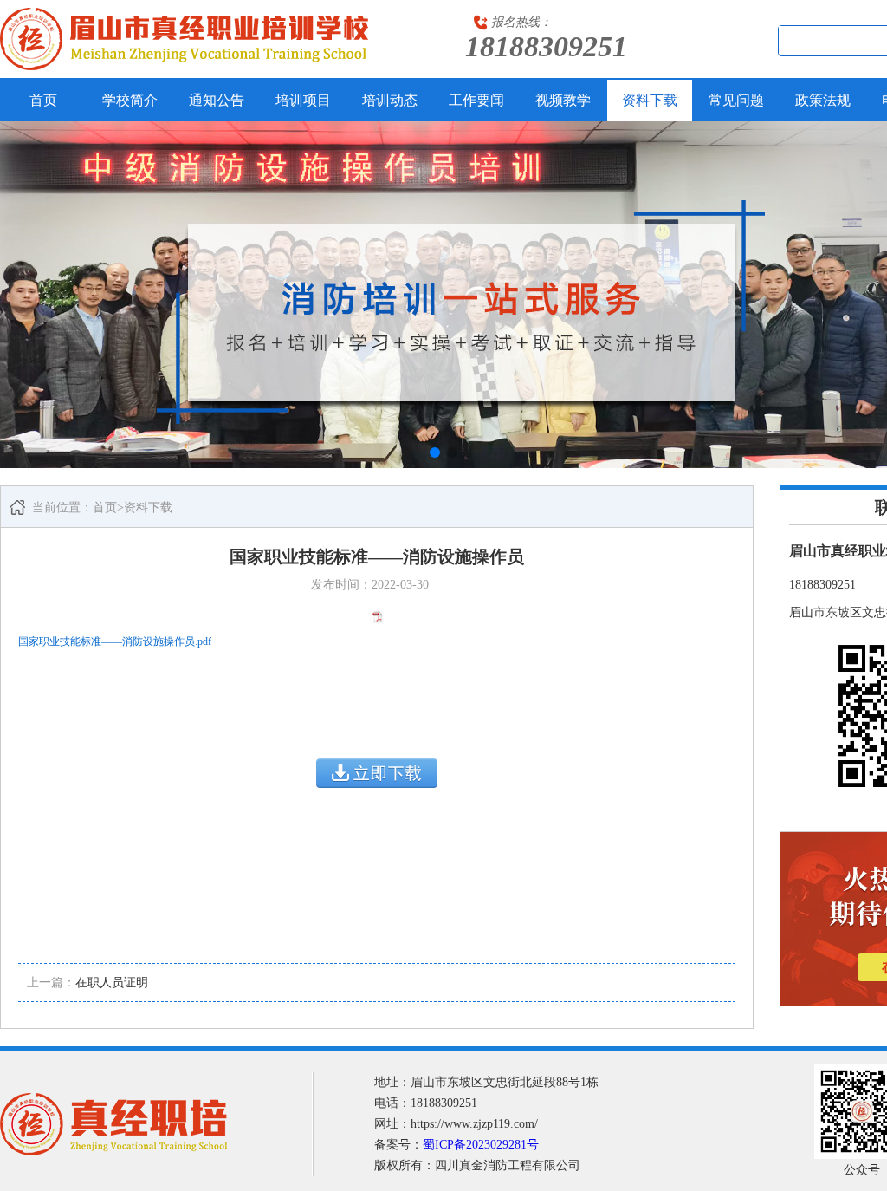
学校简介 (130, 100)
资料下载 (649, 100)
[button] (435, 452)
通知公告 (216, 100)
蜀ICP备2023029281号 (481, 1144)
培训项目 (303, 100)
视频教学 (563, 100)
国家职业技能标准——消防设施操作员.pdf (114, 641)
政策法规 (823, 100)
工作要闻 (476, 100)
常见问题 (736, 100)
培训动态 (390, 100)
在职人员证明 (111, 982)
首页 (43, 100)
